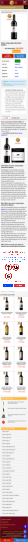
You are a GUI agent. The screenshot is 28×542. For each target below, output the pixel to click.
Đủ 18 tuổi (8, 285)
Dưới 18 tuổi (19, 285)
